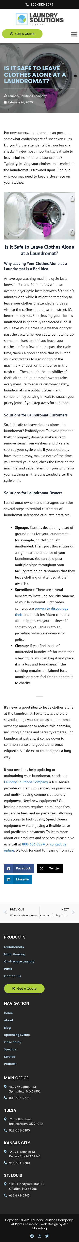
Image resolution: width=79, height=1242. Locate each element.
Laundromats (14, 947)
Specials (10, 1049)
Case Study (12, 1042)
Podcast (10, 1064)
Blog (7, 1028)
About (8, 1020)
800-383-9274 (33, 844)
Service (9, 1057)
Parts (8, 969)
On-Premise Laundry (19, 961)
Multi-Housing (14, 954)
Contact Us (12, 976)
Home (8, 1013)
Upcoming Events (17, 1035)
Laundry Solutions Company (26, 782)
